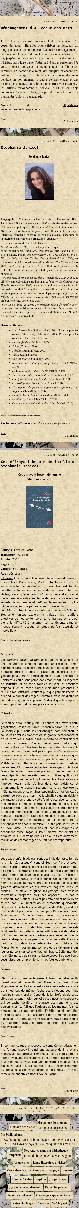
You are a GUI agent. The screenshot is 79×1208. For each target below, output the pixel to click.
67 (31, 1107)
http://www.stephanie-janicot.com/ (52, 423)
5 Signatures (71, 121)
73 (62, 1107)
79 (44, 1111)
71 (52, 1107)
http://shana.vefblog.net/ (65, 2)
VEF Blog (8, 4)
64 (15, 1107)
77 (34, 1111)
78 (39, 1111)
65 (20, 1107)
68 (36, 1107)
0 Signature (71, 435)
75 (73, 1107)
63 (10, 1107)
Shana (3, 119)
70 (46, 1107)
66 (25, 1107)
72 (57, 1107)
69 (41, 1107)
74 (67, 1107)
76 (29, 1111)
